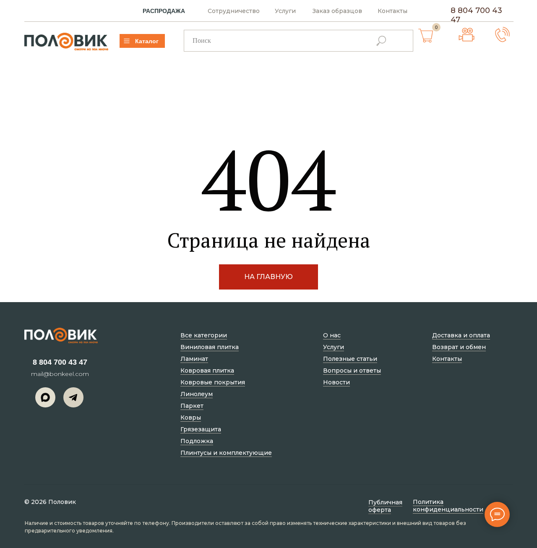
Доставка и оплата (461, 335)
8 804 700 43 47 (60, 362)
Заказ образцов (337, 11)
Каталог (147, 41)
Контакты (392, 11)
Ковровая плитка (207, 370)
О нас (332, 335)
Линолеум (196, 394)
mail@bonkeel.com (60, 374)
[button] (502, 34)
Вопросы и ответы (352, 370)
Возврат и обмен (459, 347)
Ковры (190, 417)
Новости (336, 382)
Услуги (285, 11)
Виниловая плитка (209, 347)
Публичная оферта (385, 506)
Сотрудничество (234, 11)
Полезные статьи (350, 359)
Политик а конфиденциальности (448, 505)
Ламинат (194, 359)
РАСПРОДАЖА (164, 11)
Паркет (191, 406)
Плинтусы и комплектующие (226, 453)
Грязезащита (200, 429)
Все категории (203, 335)
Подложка (196, 441)
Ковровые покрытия (212, 382)
